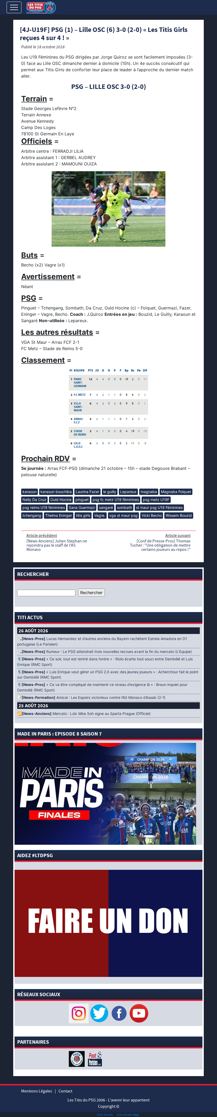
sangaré (106, 507)
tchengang (31, 515)
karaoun (29, 491)
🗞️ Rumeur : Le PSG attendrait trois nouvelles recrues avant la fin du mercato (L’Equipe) (104, 652)
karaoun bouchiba (56, 491)
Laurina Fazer (87, 491)
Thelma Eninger (58, 515)
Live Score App (127, 1114)
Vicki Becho (152, 515)
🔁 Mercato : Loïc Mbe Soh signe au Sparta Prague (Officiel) (84, 714)
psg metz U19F (156, 499)
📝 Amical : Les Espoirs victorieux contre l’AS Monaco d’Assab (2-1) (91, 697)
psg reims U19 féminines (43, 507)
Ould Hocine (60, 499)
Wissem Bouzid (179, 515)
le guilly (109, 491)
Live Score (105, 1114)
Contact (65, 1091)
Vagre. (99, 515)
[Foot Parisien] (94, 1058)
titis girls (83, 515)
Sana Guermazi (82, 507)
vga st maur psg (123, 515)
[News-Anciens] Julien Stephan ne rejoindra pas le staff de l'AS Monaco (56, 545)
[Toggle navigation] (14, 7)
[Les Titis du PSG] (40, 7)
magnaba (149, 491)
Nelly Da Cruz (34, 499)
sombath (124, 507)
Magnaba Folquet (176, 491)
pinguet (82, 499)
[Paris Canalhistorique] (77, 1058)
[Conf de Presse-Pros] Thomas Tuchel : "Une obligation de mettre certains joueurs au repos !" (160, 545)
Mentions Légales (36, 1091)
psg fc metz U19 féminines (116, 499)
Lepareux (128, 491)
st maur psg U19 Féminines (159, 507)
